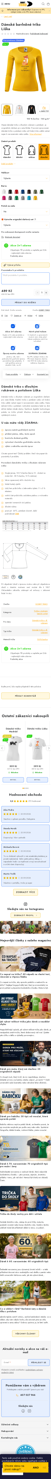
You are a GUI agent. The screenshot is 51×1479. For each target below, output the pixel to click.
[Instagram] (29, 1411)
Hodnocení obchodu (25, 794)
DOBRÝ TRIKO (44, 310)
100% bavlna (42, 639)
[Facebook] (23, 1411)
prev (2, 748)
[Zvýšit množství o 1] (46, 292)
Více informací (36, 134)
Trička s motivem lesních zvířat (41, 612)
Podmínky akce (16, 256)
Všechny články (25, 1333)
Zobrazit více (25, 892)
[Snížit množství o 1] (37, 292)
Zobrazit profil (24, 915)
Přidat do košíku (25, 302)
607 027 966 (27, 1395)
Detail (13, 779)
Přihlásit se (38, 1362)
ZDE (17, 513)
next (49, 748)
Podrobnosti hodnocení (39, 34)
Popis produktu (12, 374)
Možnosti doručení (12, 237)
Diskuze (27, 374)
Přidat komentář (25, 696)
